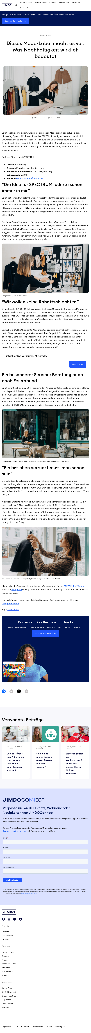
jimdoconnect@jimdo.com (14, 831)
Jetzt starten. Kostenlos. (15, 21)
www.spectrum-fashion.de (29, 178)
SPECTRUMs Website (74, 586)
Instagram (16, 589)
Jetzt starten (77, 364)
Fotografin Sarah (10, 603)
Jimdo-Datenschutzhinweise (29, 893)
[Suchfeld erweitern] (16, 5)
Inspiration (45, 35)
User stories (13, 609)
